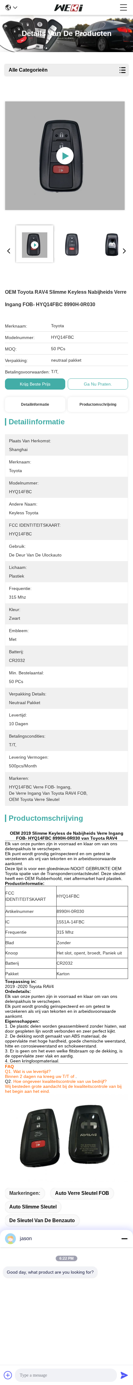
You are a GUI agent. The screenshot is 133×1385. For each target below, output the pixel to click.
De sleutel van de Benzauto (42, 1220)
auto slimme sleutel (33, 1206)
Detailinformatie (35, 404)
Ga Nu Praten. (98, 384)
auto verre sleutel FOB (82, 1193)
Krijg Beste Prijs (35, 384)
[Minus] (124, 1238)
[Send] (124, 1375)
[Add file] (8, 1375)
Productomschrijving (97, 404)
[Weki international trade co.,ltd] (68, 7)
